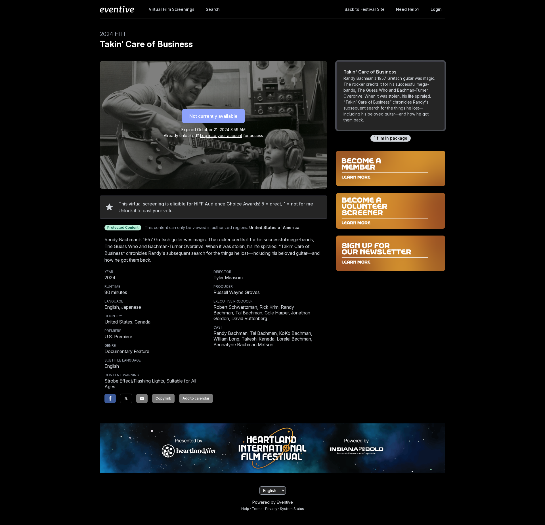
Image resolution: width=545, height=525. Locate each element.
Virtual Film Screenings (171, 9)
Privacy (271, 509)
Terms (257, 509)
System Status (292, 509)
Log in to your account (221, 135)
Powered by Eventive (272, 502)
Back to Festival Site (365, 9)
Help (245, 509)
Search (213, 9)
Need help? (407, 9)
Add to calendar (196, 398)
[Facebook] (110, 398)
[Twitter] (126, 398)
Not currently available (213, 116)
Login (436, 9)
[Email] (142, 398)
